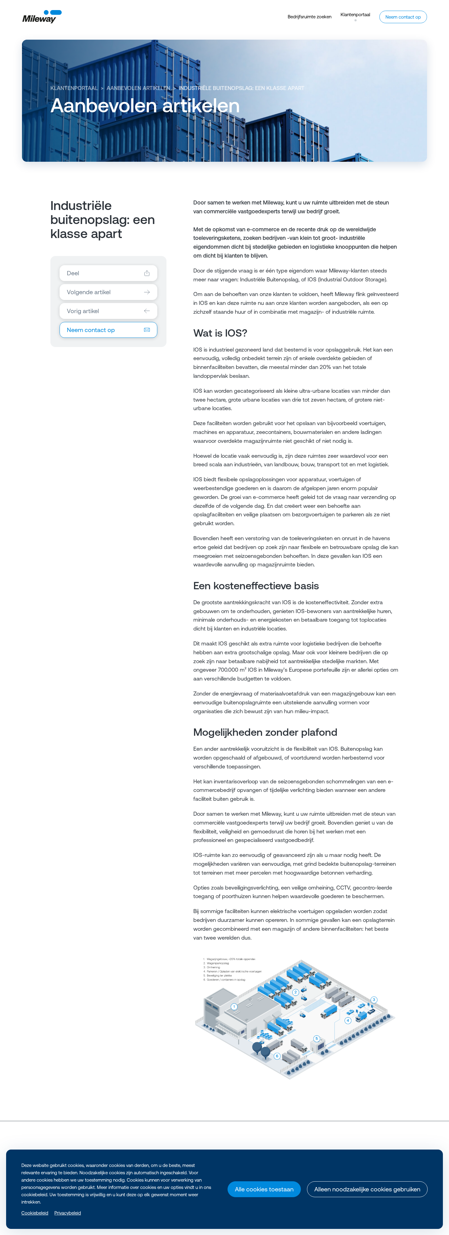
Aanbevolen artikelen (138, 88)
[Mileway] (42, 17)
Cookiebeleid (34, 1212)
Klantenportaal (74, 88)
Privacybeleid (67, 1212)
